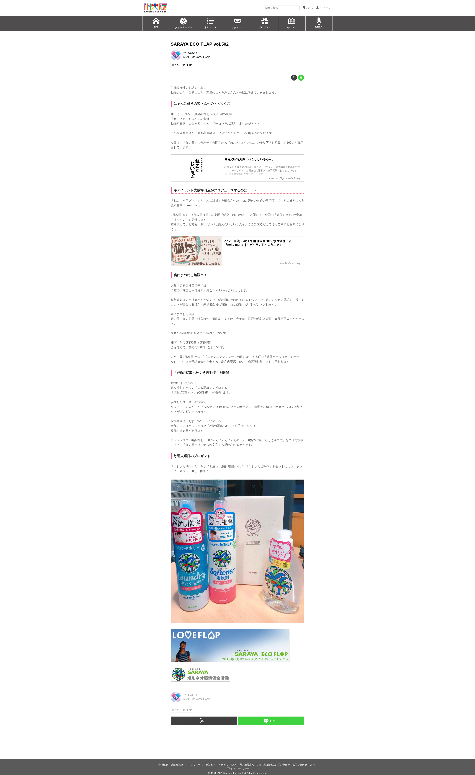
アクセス (223, 764)
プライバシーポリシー (237, 768)
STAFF (187, 56)
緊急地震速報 (247, 764)
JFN (312, 764)
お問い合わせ (300, 764)
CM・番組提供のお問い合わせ (273, 764)
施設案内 (210, 764)
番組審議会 (177, 764)
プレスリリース (194, 764)
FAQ (234, 764)
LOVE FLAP (203, 56)
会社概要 (163, 764)
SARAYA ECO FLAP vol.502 (200, 44)
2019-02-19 (190, 53)
